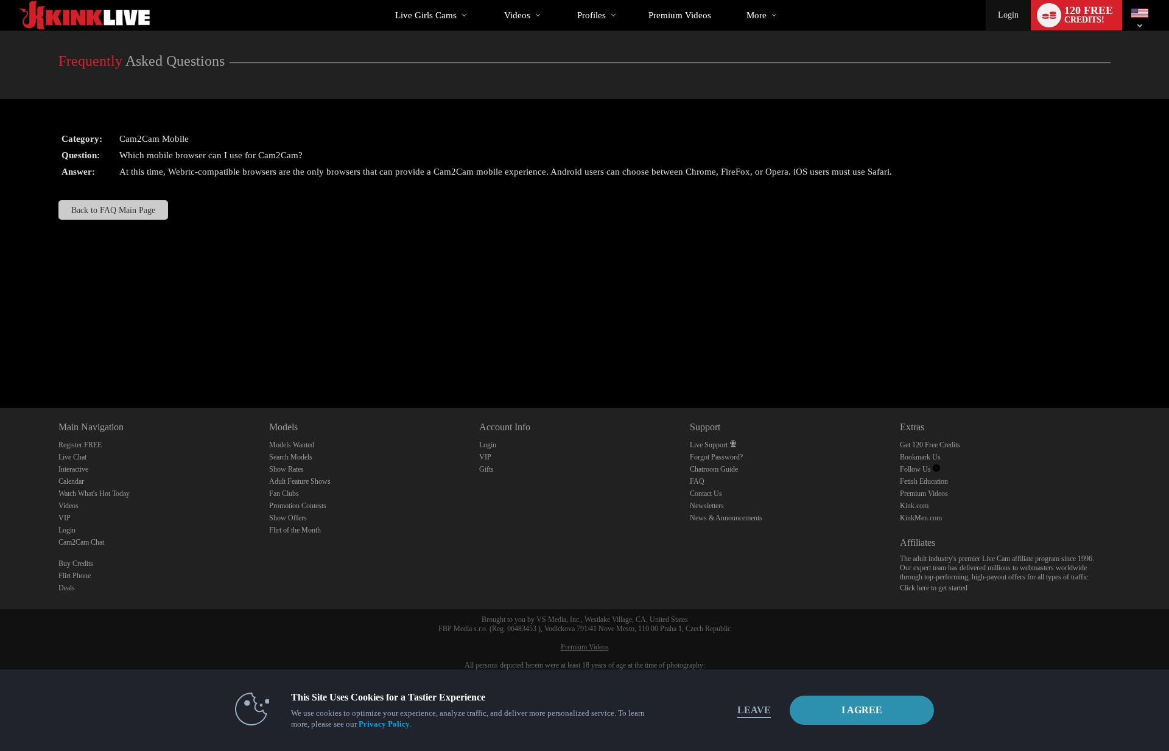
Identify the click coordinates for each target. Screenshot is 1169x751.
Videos (517, 15)
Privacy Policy (384, 723)
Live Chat (72, 457)
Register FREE (80, 445)
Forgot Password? (716, 457)
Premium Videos (924, 493)
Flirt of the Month (295, 530)
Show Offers (288, 518)
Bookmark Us (920, 457)
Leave (754, 710)
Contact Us (706, 493)
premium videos (679, 15)
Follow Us (916, 469)
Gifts (486, 469)
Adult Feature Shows (300, 481)
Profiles (591, 15)
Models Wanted (291, 445)
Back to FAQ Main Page (113, 210)
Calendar (71, 481)
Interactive (73, 469)
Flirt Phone (74, 575)
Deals (66, 588)
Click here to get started (933, 588)
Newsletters (707, 505)
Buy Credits (75, 563)
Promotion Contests (297, 505)
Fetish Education (924, 481)
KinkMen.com (921, 518)
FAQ (697, 481)
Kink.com (914, 505)
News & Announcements (726, 518)
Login (1008, 14)
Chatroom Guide (714, 469)
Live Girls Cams (426, 15)
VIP (64, 518)
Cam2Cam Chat (81, 542)
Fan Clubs (284, 493)
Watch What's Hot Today (94, 493)
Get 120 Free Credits (930, 445)
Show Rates (286, 469)
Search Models (290, 457)
